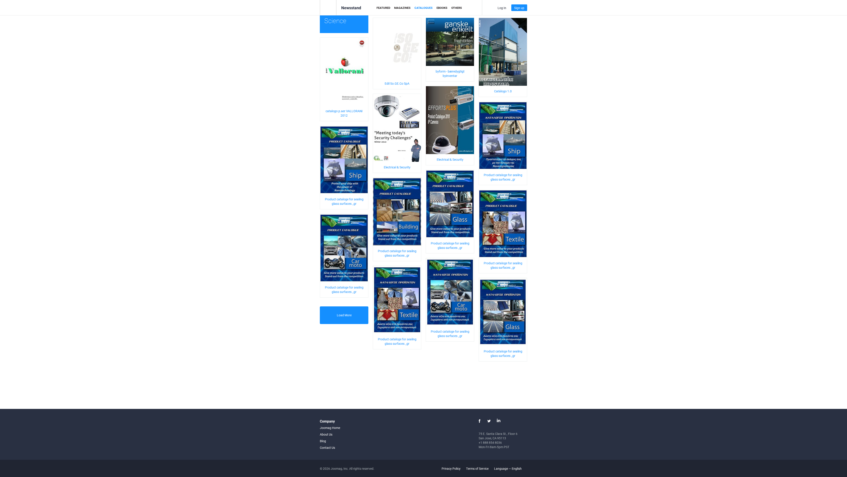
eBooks (442, 8)
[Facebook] (479, 421)
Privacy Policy (451, 468)
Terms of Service (477, 468)
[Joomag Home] (328, 7)
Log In (502, 8)
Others (456, 8)
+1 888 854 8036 (490, 442)
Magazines (402, 8)
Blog (323, 441)
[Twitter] (489, 421)
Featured (383, 8)
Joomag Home (330, 428)
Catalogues (423, 8)
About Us (326, 434)
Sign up (519, 8)
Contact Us (327, 447)
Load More (344, 315)
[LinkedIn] (498, 421)
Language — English (508, 468)
